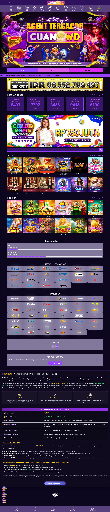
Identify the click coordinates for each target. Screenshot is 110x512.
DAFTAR (54, 70)
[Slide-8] (59, 64)
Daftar (13, 465)
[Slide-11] (69, 64)
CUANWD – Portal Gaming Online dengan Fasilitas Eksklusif (27, 360)
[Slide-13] (75, 64)
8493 (94, 105)
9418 (55, 105)
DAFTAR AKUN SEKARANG (55, 483)
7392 (15, 105)
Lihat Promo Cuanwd (59, 383)
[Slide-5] (50, 64)
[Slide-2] (41, 64)
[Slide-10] (66, 64)
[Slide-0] (35, 64)
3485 (35, 105)
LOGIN (22, 70)
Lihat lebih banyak (96, 95)
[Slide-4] (47, 64)
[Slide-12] (72, 64)
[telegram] (57, 346)
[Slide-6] (53, 64)
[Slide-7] (56, 64)
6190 (75, 105)
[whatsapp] (53, 346)
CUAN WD (40, 446)
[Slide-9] (62, 64)
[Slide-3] (44, 64)
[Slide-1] (38, 64)
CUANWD (8, 374)
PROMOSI (86, 70)
